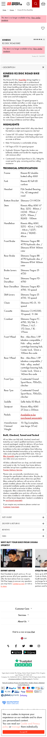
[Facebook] (16, 646)
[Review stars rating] (37, 39)
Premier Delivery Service (12, 470)
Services (22, 615)
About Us (22, 621)
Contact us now (19, 583)
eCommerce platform (15, 679)
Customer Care (22, 608)
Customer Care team (11, 507)
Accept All (23, 732)
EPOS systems (27, 679)
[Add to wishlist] (43, 28)
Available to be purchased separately (31, 416)
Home (4, 10)
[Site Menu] (3, 3)
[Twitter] (24, 646)
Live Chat (31, 632)
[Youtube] (31, 646)
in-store (4, 586)
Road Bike (22, 79)
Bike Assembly (8, 456)
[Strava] (8, 646)
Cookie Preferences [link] (23, 685)
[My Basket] (43, 3)
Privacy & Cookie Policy (21, 683)
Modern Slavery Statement (37, 683)
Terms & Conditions (8, 683)
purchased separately (14, 500)
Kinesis (12, 10)
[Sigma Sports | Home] (14, 3)
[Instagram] (39, 646)
